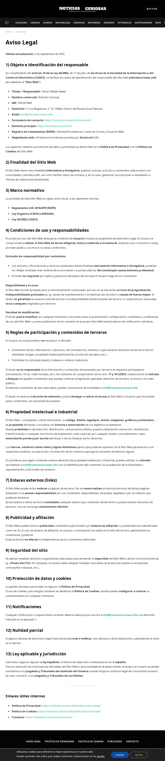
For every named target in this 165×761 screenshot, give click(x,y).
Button (152, 8)
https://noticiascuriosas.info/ (54, 126)
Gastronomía (143, 22)
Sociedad (21, 22)
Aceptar (120, 754)
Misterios (94, 22)
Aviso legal (33, 741)
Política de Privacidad (59, 741)
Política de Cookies (90, 741)
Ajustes (139, 754)
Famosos (79, 22)
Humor (47, 22)
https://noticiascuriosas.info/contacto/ (68, 120)
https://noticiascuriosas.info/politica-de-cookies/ (71, 706)
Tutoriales (124, 22)
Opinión (109, 22)
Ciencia (35, 22)
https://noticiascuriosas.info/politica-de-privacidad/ (69, 711)
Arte (158, 22)
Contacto (132, 741)
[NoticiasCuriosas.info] (82, 8)
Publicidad (114, 741)
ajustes (101, 756)
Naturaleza (62, 22)
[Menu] (7, 22)
